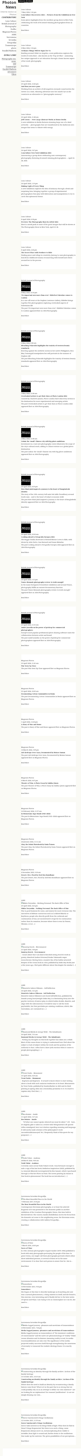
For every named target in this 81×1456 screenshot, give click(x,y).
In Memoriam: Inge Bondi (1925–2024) (35, 814)
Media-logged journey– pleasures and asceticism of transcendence (47, 1330)
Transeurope (11, 66)
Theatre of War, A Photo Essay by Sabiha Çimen (39, 783)
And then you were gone (30, 86)
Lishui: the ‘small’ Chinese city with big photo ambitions (43, 441)
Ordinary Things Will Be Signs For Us (36, 51)
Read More (25, 30)
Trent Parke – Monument (31, 1078)
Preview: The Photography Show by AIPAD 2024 (39, 222)
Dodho (13, 29)
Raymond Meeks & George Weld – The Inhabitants (40, 1037)
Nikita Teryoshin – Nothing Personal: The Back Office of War (45, 908)
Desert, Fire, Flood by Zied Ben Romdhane (37, 875)
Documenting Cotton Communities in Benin (38, 694)
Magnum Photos (9, 32)
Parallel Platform (9, 50)
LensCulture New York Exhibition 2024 (36, 153)
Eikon (14, 74)
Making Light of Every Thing (32, 186)
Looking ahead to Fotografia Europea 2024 (37, 537)
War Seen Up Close (28, 666)
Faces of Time (26, 1248)
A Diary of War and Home (31, 724)
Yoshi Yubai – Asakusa (29, 1163)
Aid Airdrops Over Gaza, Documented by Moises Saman (43, 753)
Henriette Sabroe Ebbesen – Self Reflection (38, 993)
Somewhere (25, 1289)
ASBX (14, 34)
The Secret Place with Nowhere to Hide (36, 253)
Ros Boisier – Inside (29, 1119)
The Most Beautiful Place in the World (36, 1204)
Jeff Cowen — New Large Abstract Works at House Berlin (43, 120)
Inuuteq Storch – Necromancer (33, 952)
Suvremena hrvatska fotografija (11, 40)
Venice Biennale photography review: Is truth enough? (42, 582)
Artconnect (11, 72)
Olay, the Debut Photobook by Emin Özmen (38, 844)
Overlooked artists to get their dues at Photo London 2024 (44, 396)
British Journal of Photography (33, 280)
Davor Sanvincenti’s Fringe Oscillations (36, 1423)
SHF (14, 64)
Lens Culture (10, 21)
